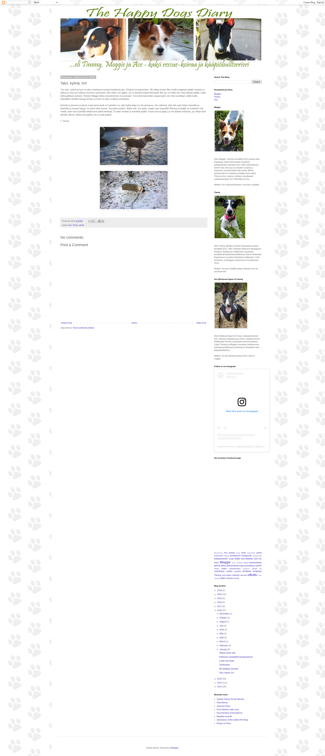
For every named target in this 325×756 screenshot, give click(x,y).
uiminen (236, 575)
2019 (219, 598)
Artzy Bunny (222, 702)
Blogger (174, 748)
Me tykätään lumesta (228, 669)
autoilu (232, 553)
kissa (226, 556)
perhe (217, 565)
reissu (216, 569)
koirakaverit (235, 555)
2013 (219, 686)
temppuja (257, 571)
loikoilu (249, 558)
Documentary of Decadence (229, 713)
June (222, 629)
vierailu (236, 578)
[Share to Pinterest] (102, 221)
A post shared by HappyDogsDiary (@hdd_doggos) (244, 446)
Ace (216, 100)
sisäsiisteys (219, 571)
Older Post (201, 323)
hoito (243, 553)
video (223, 578)
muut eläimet (237, 563)
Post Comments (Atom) (83, 328)
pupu (241, 565)
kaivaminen (218, 556)
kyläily (231, 559)
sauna (254, 569)
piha (223, 565)
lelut (243, 559)
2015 (219, 679)
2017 (219, 606)
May (222, 633)
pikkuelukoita (232, 565)
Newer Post (66, 323)
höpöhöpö (251, 553)
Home (134, 323)
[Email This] (90, 221)
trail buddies (227, 575)
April (222, 637)
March (223, 641)
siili (260, 569)
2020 (219, 594)
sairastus (246, 569)
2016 (219, 610)
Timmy (75, 225)
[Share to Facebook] (99, 221)
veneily (217, 578)
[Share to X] (96, 221)
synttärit (237, 571)
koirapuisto (247, 555)
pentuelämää (255, 562)
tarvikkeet (246, 571)
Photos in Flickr (224, 723)
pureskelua (249, 565)
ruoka (224, 568)
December (225, 614)
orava (246, 563)
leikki (237, 558)
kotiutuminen (221, 558)
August (223, 621)
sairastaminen (235, 569)
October (223, 618)
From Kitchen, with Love (228, 709)
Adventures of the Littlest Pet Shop (232, 720)
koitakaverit (257, 556)
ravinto (258, 565)
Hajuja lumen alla (227, 653)
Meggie (217, 94)
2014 (219, 683)
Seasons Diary (223, 706)
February (224, 645)
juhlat (259, 553)
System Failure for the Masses (230, 699)
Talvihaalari (224, 665)
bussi (238, 553)
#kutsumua (218, 553)
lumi (69, 225)
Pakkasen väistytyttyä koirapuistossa (236, 657)
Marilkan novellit (224, 716)
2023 (219, 590)
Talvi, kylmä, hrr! (226, 673)
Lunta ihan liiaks (226, 661)
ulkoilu (81, 225)
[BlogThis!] (93, 221)
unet (260, 575)
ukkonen (243, 575)
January (224, 649)
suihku (229, 571)
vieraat (229, 578)
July (222, 626)
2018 (219, 602)
